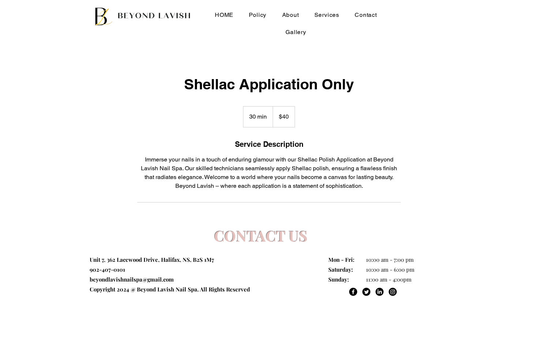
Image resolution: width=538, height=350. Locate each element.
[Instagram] (393, 292)
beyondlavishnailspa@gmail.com (132, 279)
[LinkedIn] (380, 292)
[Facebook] (353, 292)
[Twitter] (366, 292)
